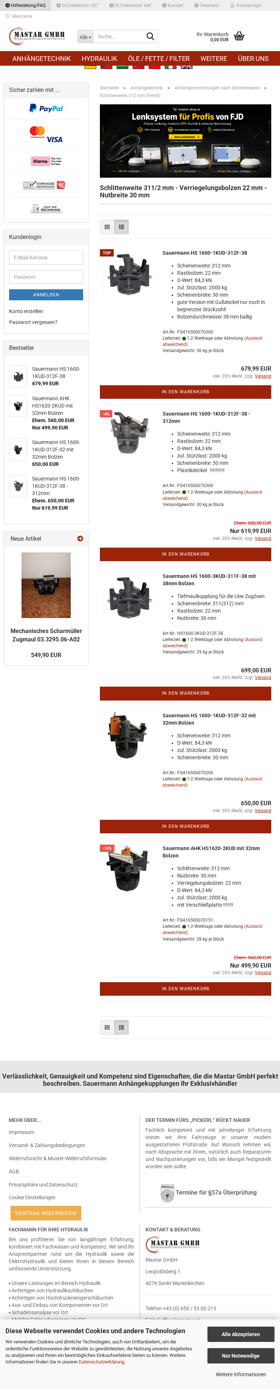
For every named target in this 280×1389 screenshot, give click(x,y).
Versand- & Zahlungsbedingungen (47, 1145)
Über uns (253, 58)
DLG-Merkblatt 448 (132, 5)
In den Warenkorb (185, 391)
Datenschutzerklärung (101, 1362)
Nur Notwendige (241, 1356)
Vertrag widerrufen (46, 1213)
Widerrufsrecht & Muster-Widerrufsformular (58, 1158)
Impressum (21, 1132)
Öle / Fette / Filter (159, 58)
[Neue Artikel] (80, 539)
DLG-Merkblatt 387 (79, 5)
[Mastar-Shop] (37, 36)
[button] (207, 5)
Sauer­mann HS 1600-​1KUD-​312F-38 (205, 253)
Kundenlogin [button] (248, 5)
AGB (14, 1171)
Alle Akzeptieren (241, 1334)
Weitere (214, 58)
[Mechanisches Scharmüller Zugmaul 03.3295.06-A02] (46, 585)
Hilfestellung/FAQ (28, 5)
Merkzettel (21, 16)
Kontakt (175, 5)
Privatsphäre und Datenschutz (43, 1185)
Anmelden (46, 294)
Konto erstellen (26, 311)
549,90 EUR (46, 655)
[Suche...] (151, 36)
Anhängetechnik (41, 58)
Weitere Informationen (241, 1374)
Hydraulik (99, 58)
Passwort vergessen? (33, 322)
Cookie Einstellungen (32, 1197)
